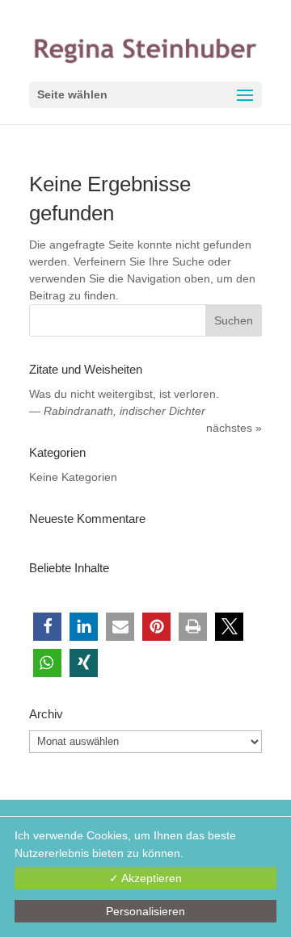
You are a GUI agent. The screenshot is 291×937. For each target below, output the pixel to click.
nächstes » (234, 427)
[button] (47, 627)
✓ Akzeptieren (145, 878)
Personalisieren (145, 911)
